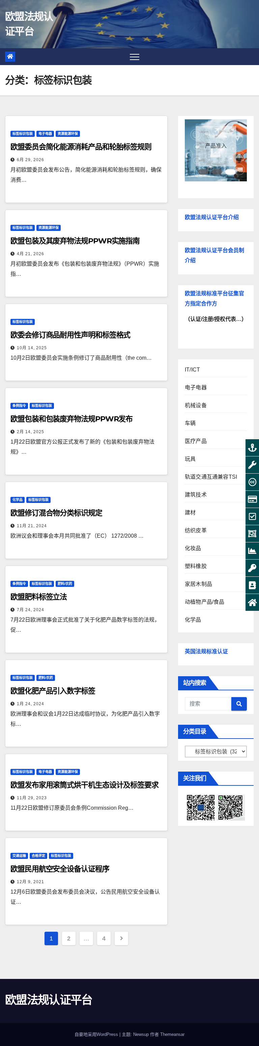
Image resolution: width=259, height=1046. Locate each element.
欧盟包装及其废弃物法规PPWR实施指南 (75, 240)
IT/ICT (192, 369)
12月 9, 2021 (30, 881)
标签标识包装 (22, 134)
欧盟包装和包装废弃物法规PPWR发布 (71, 418)
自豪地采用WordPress (97, 1034)
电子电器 (45, 134)
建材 (190, 512)
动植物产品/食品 (205, 602)
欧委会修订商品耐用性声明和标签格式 (70, 334)
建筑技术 (196, 495)
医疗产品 (196, 441)
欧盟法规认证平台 (48, 1000)
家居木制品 (198, 584)
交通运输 (19, 856)
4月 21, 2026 (30, 253)
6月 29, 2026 (30, 159)
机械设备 (196, 405)
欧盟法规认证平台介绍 (212, 217)
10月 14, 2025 (32, 348)
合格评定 (38, 856)
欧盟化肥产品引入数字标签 (52, 690)
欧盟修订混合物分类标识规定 (56, 512)
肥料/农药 (65, 584)
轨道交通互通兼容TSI (211, 477)
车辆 (190, 423)
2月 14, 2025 (30, 431)
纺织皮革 (196, 530)
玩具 (190, 459)
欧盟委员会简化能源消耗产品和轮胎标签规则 (80, 146)
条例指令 (19, 406)
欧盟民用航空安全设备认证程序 (59, 868)
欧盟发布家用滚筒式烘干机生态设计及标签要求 (84, 784)
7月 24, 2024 (30, 609)
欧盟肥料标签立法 (38, 596)
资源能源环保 (68, 134)
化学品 (17, 500)
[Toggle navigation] (134, 56)
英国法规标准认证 (206, 651)
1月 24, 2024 (30, 703)
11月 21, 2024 (32, 526)
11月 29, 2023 (32, 798)
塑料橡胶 (196, 566)
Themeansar (172, 1034)
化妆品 (193, 548)
